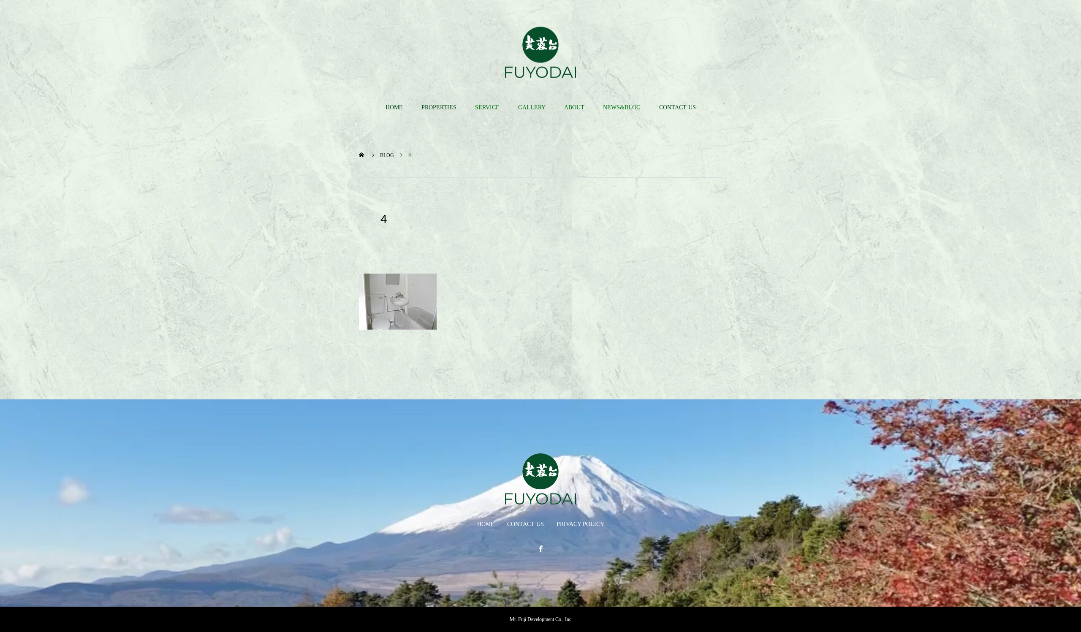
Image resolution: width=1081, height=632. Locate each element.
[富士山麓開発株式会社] (540, 52)
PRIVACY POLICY (580, 524)
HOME (394, 107)
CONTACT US (677, 107)
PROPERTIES (438, 107)
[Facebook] (540, 548)
